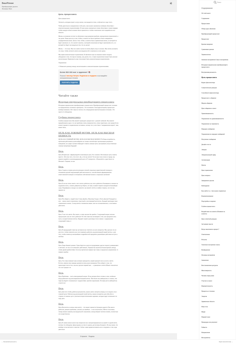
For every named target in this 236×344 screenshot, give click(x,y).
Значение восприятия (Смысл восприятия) (214, 60)
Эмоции (204, 149)
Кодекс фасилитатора (208, 82)
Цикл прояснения (207, 170)
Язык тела (204, 307)
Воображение (205, 250)
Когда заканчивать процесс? (210, 229)
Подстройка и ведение (208, 201)
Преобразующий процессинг (210, 34)
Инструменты (205, 337)
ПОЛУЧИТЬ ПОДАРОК (70, 82)
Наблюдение (205, 186)
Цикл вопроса (205, 175)
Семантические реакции (209, 88)
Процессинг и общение (208, 98)
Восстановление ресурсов (209, 265)
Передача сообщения (208, 129)
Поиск (217, 2)
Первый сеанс (205, 317)
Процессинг (205, 39)
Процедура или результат (209, 322)
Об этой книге (206, 13)
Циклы (203, 165)
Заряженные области (208, 301)
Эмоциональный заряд (208, 155)
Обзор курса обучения (208, 29)
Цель (61, 151)
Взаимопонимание (207, 196)
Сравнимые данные (207, 49)
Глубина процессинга (208, 206)
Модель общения (206, 103)
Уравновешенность (207, 113)
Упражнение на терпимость (210, 124)
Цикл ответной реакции (209, 219)
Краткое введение (207, 44)
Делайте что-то (206, 144)
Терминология (206, 54)
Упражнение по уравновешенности (212, 119)
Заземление (205, 260)
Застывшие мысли (207, 224)
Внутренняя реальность (208, 72)
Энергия (204, 296)
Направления (205, 332)
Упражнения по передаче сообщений (213, 134)
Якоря (203, 312)
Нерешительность (207, 286)
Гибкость (204, 327)
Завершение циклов (207, 180)
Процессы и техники (208, 291)
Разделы (91, 336)
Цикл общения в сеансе (208, 108)
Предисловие (205, 23)
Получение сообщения (208, 139)
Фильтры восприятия (208, 255)
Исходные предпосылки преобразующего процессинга (86, 101)
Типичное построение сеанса (210, 245)
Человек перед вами (207, 276)
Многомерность (206, 270)
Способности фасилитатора (210, 93)
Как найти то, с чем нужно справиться (213, 191)
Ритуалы (204, 239)
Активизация (205, 160)
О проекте (83, 336)
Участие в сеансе (206, 281)
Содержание (205, 18)
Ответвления (205, 234)
